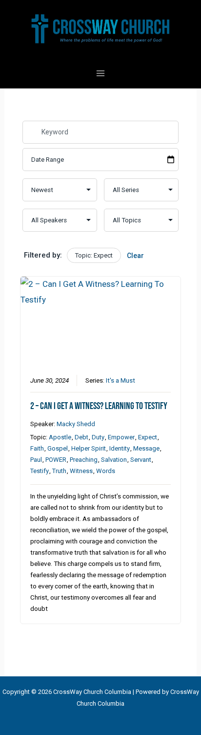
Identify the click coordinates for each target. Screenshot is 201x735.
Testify (39, 471)
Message (146, 448)
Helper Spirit (88, 448)
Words (105, 471)
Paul (36, 459)
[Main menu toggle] (100, 73)
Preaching (84, 459)
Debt (81, 437)
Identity (119, 448)
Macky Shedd (76, 424)
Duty (98, 437)
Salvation (114, 459)
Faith (37, 448)
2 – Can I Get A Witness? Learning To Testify (98, 406)
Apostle (60, 437)
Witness (81, 471)
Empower (121, 437)
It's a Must (120, 380)
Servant (140, 459)
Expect (147, 437)
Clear (135, 255)
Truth (59, 471)
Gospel (57, 448)
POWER (55, 459)
